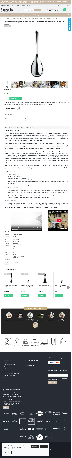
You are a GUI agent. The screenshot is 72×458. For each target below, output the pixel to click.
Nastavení (7, 452)
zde (20, 449)
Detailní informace (8, 114)
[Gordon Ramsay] (22, 429)
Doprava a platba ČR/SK (20, 5)
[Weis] (39, 429)
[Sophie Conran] (31, 413)
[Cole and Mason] (56, 421)
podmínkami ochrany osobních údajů (57, 378)
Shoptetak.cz (50, 449)
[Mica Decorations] (22, 436)
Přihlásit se (52, 382)
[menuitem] (7, 15)
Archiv (5, 407)
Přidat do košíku (15, 98)
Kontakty (28, 5)
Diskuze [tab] (17, 127)
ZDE (56, 207)
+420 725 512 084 (33, 363)
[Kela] (31, 429)
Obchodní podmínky (8, 371)
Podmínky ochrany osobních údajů (11, 373)
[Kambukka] (48, 421)
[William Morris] (22, 421)
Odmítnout (35, 446)
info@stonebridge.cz (33, 360)
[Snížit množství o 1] (8, 99)
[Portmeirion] (39, 413)
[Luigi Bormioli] (14, 421)
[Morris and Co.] (5, 421)
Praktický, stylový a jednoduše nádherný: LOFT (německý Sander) (12, 404)
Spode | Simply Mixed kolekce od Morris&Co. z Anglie (12, 397)
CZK (58, 5)
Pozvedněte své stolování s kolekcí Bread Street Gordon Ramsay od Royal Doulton (12, 400)
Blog (5, 377)
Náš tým (6, 369)
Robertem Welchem (23, 135)
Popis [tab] (5, 127)
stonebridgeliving (33, 365)
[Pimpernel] (5, 413)
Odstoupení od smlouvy (9, 375)
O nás (12, 5)
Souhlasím (43, 446)
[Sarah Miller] (65, 421)
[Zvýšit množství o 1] (8, 98)
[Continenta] (48, 429)
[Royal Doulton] (14, 429)
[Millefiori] (48, 436)
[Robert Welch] (65, 413)
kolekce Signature (34, 165)
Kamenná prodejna (5, 5)
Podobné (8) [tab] (11, 127)
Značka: (17, 26)
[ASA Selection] (31, 421)
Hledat (37, 10)
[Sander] (14, 413)
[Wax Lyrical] (65, 429)
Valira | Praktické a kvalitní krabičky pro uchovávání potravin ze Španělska (11, 393)
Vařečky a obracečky (18, 234)
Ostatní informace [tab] (29, 127)
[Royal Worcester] (22, 413)
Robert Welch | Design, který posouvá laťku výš (12, 390)
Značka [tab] (21, 127)
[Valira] (39, 421)
